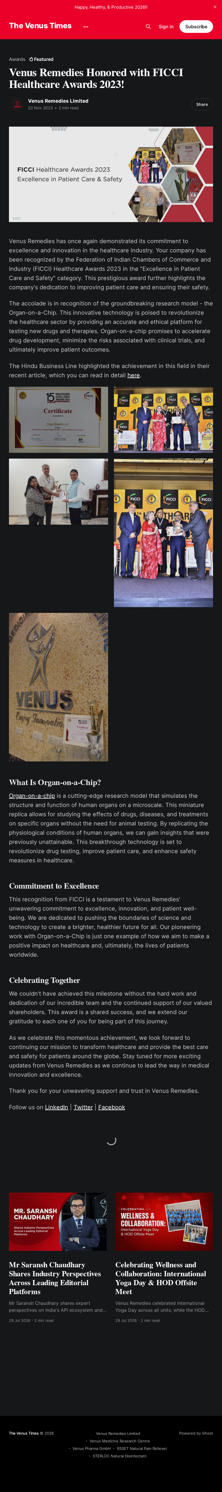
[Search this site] (148, 26)
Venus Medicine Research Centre (120, 1441)
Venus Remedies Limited (58, 101)
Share (202, 104)
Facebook (111, 1107)
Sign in (166, 26)
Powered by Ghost (196, 1433)
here (133, 375)
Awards (17, 59)
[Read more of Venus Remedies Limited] (17, 104)
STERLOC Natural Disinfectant (120, 1456)
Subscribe (196, 26)
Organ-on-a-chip (32, 795)
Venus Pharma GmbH (92, 1448)
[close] (215, 7)
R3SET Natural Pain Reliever (142, 1448)
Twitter (83, 1107)
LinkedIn (56, 1107)
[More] (86, 26)
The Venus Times (40, 26)
